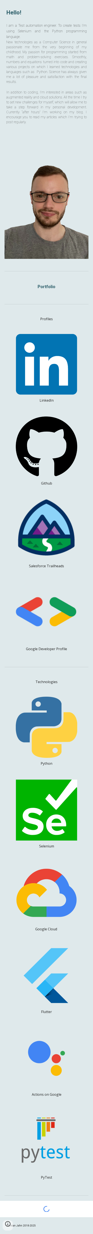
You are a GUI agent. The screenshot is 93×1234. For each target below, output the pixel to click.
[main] (47, 12)
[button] (8, 1225)
